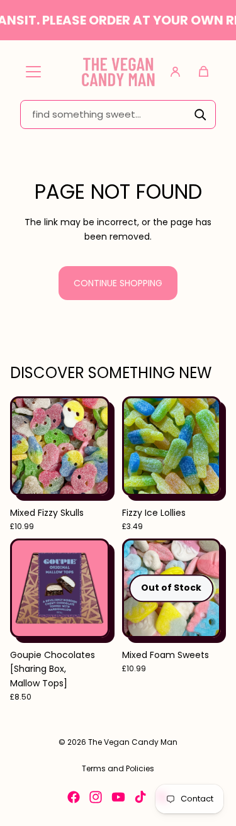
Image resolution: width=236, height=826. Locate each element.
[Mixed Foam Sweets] (172, 588)
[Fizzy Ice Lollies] (172, 446)
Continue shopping (118, 283)
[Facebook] (73, 797)
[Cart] (203, 72)
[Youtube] (118, 797)
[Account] (175, 72)
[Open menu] (33, 71)
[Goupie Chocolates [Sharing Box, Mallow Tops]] (60, 588)
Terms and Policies (118, 768)
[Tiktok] (140, 797)
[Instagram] (95, 797)
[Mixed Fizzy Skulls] (60, 446)
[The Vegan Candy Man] (118, 71)
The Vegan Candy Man (132, 742)
